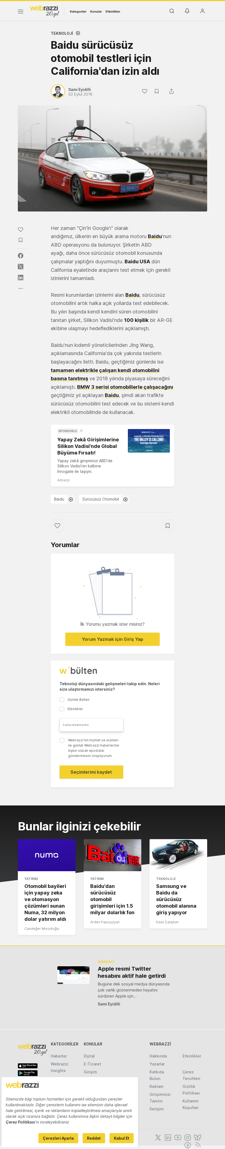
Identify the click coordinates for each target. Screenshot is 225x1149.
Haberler (59, 1056)
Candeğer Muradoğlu (41, 929)
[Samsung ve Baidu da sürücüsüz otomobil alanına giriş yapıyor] (178, 855)
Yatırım (31, 879)
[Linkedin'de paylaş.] (20, 277)
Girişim (90, 1072)
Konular (96, 11)
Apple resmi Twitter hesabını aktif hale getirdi (132, 972)
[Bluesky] (197, 1137)
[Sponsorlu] (149, 441)
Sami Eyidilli (109, 1004)
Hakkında (158, 1056)
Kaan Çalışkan (167, 922)
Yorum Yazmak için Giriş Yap (112, 639)
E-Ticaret (92, 1064)
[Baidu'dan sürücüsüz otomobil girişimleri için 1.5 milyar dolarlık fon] (112, 855)
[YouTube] (177, 1137)
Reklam (157, 1086)
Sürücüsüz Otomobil (100, 499)
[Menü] (20, 12)
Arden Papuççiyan (105, 922)
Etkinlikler (113, 11)
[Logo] (45, 10)
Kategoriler (78, 11)
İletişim (157, 1109)
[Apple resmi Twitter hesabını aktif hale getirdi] (73, 975)
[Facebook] (187, 1144)
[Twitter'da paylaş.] (20, 266)
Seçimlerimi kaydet (91, 772)
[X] (157, 1137)
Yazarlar (157, 1064)
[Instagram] (187, 1137)
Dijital (89, 1056)
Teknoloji (62, 33)
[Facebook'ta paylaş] (20, 255)
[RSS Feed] (197, 1144)
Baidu (59, 499)
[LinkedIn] (167, 1137)
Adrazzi (63, 480)
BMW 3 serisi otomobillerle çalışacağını (125, 387)
